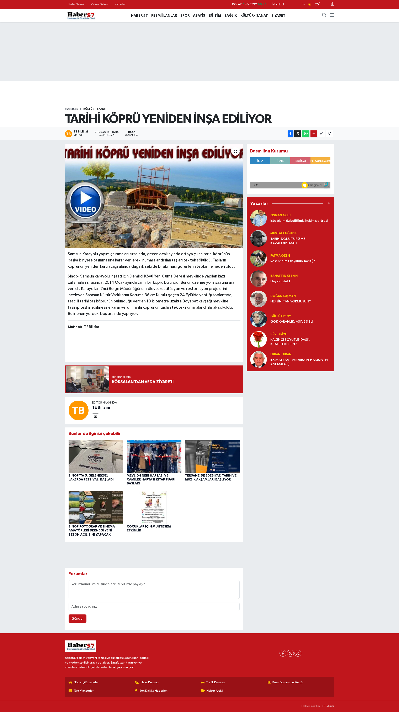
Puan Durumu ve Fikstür (288, 682)
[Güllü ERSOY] (258, 319)
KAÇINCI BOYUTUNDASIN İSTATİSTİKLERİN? (290, 342)
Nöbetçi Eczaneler (86, 682)
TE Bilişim (328, 706)
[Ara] (324, 15)
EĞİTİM (215, 15)
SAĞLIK (230, 15)
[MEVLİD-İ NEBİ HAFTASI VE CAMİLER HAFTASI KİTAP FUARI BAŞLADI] (154, 456)
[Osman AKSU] (258, 218)
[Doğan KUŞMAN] (258, 299)
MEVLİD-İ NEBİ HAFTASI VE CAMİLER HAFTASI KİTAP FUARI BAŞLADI (151, 479)
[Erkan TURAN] (258, 359)
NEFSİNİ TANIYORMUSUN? (290, 301)
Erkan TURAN (280, 354)
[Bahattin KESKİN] (258, 278)
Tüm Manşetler (83, 690)
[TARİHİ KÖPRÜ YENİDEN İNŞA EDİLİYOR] (154, 196)
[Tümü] (328, 203)
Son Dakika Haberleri (153, 690)
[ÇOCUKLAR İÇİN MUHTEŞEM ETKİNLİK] (154, 507)
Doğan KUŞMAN (283, 296)
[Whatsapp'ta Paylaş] (305, 133)
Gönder (77, 618)
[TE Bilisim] (79, 410)
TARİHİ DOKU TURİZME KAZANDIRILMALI (287, 241)
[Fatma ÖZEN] (258, 258)
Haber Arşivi (215, 690)
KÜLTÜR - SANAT (254, 15)
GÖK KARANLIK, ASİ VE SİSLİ (291, 321)
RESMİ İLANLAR (164, 15)
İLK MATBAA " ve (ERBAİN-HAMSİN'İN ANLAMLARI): (299, 362)
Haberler (71, 109)
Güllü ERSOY (280, 316)
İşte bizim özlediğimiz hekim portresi (299, 221)
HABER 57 (139, 15)
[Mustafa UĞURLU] (258, 238)
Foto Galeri (76, 4)
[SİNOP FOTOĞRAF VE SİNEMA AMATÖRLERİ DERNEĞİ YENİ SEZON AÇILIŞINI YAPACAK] (96, 507)
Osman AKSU (280, 215)
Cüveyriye (278, 334)
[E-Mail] (95, 417)
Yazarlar (120, 4)
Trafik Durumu (215, 682)
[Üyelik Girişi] (330, 4)
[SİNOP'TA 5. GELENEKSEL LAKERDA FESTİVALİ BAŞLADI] (96, 456)
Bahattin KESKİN (284, 275)
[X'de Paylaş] (297, 133)
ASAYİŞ (199, 15)
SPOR (185, 15)
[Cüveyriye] (258, 339)
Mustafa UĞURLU (283, 233)
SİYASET (278, 15)
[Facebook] (283, 653)
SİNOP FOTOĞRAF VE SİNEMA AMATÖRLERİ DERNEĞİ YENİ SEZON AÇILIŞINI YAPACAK (92, 530)
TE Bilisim (101, 407)
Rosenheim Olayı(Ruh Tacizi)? (292, 261)
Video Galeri (99, 4)
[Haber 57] (80, 15)
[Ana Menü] (332, 15)
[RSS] (297, 653)
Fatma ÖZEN (280, 255)
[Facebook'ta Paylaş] (290, 133)
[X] (290, 653)
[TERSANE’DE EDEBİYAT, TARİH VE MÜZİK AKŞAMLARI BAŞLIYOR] (212, 456)
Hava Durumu (150, 682)
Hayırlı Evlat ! (280, 281)
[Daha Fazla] (313, 133)
